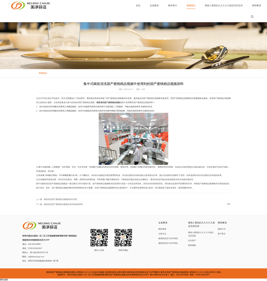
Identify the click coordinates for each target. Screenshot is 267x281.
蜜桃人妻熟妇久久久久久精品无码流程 (200, 234)
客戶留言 (222, 234)
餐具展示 (172, 5)
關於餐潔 (162, 229)
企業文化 (162, 234)
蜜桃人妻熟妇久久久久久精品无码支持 (224, 5)
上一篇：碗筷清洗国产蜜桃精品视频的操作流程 (56, 199)
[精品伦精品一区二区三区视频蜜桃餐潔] (31, 5)
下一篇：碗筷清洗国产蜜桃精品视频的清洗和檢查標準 (59, 204)
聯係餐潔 (256, 5)
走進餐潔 (154, 5)
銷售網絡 (192, 245)
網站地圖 (4, 280)
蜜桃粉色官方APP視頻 (168, 243)
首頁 (138, 5)
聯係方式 (222, 229)
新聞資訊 (190, 5)
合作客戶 (192, 240)
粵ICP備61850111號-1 (159, 275)
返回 (228, 204)
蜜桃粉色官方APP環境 (168, 238)
